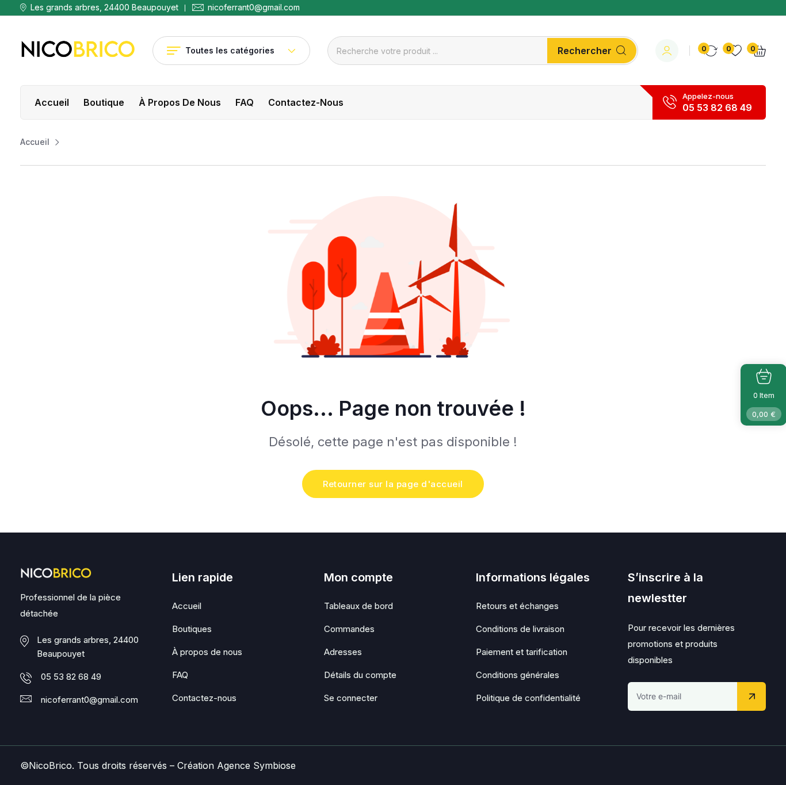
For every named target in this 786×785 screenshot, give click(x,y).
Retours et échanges (517, 605)
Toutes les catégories (229, 50)
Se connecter (350, 697)
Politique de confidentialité (528, 697)
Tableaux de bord (358, 605)
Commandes (349, 628)
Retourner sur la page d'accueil (393, 483)
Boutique (103, 102)
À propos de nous (180, 102)
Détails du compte (360, 674)
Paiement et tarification (521, 651)
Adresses (343, 651)
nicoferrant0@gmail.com (254, 7)
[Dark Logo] (77, 50)
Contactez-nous (306, 102)
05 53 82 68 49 (717, 107)
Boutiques (192, 628)
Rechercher (585, 50)
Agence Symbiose (256, 765)
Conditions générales (517, 674)
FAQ (244, 102)
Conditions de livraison (520, 628)
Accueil (52, 102)
